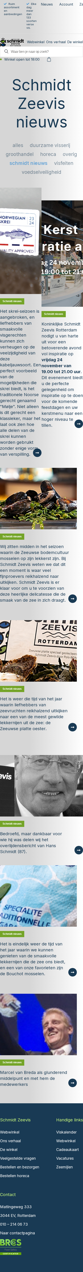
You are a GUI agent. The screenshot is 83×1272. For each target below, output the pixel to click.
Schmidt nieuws (28, 163)
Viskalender (66, 1132)
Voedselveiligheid (41, 172)
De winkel (75, 42)
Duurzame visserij (50, 145)
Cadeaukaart (67, 1149)
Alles (18, 145)
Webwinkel (35, 42)
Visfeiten (63, 163)
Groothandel (20, 154)
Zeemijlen (64, 1167)
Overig (70, 154)
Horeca (48, 154)
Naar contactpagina (17, 1233)
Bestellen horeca (14, 1175)
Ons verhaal (56, 42)
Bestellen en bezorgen (19, 1167)
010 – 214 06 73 (14, 1224)
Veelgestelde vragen (18, 1158)
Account (66, 4)
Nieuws (47, 4)
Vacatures (65, 1158)
